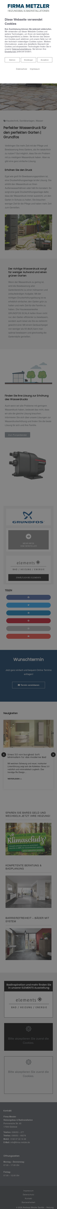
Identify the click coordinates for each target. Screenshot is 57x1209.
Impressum (35, 68)
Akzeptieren (45, 60)
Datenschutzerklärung (21, 49)
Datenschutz (21, 68)
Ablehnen (12, 60)
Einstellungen (28, 60)
